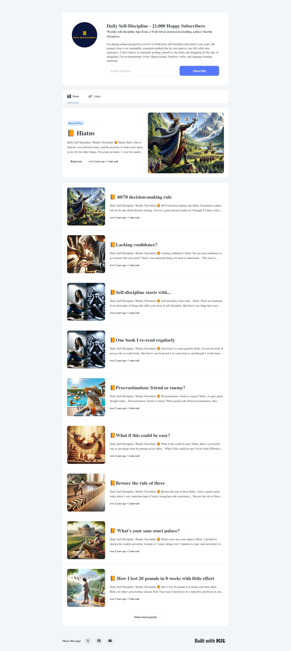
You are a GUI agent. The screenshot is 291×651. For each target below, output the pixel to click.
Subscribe (199, 70)
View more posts (145, 617)
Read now (76, 161)
